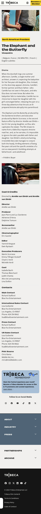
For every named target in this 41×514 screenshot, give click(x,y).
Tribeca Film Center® (12, 494)
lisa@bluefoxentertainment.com (15, 317)
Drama (5, 70)
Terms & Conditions (11, 498)
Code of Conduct (10, 507)
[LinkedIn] (29, 403)
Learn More (7, 389)
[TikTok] (23, 403)
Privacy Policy (9, 502)
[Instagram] (6, 403)
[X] (35, 403)
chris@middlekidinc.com (12, 360)
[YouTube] (18, 403)
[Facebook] (12, 403)
